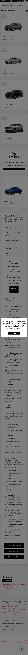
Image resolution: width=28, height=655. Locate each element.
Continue (14, 333)
